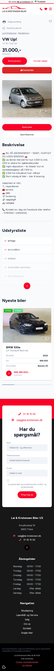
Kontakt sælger (40, 61)
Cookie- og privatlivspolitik (27, 662)
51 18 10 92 (29, 414)
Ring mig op (27, 494)
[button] (40, 111)
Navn (9, 443)
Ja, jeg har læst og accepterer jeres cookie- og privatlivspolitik (27, 485)
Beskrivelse (27, 127)
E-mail (9, 468)
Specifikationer (27, 134)
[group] (27, 98)
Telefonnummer (13, 455)
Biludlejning (23, 33)
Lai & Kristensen (9, 33)
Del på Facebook (14, 28)
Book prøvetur (14, 61)
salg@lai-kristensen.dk (29, 420)
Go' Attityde (27, 665)
